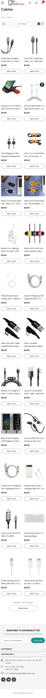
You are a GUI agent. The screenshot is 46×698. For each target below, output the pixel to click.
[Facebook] (3, 679)
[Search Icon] (30, 3)
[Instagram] (14, 679)
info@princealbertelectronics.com (22, 673)
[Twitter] (8, 679)
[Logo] (16, 3)
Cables (10, 17)
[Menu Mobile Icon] (2, 2)
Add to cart (11, 71)
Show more (23, 608)
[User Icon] (36, 3)
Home (3, 17)
